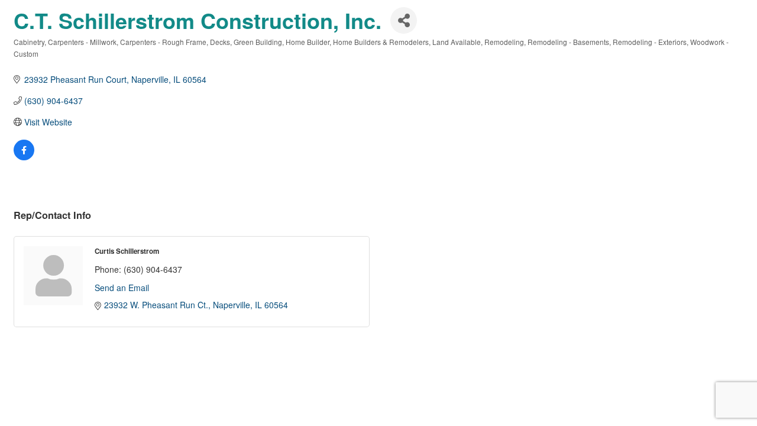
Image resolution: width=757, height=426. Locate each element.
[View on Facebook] (24, 157)
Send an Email (122, 287)
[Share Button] (403, 20)
